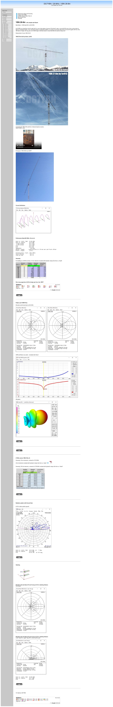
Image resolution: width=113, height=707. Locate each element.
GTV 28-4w (5, 33)
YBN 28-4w (5, 24)
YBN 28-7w (5, 30)
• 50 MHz (4, 39)
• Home (4, 12)
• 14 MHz (4, 18)
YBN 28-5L (5, 26)
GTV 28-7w (5, 34)
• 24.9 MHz (5, 21)
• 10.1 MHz (5, 16)
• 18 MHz (4, 19)
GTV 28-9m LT (6, 37)
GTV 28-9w (5, 36)
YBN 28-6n (5, 28)
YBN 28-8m (5, 32)
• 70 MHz (4, 40)
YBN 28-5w (5, 25)
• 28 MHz (4, 22)
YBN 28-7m (5, 29)
